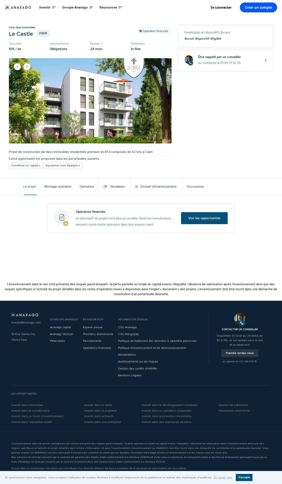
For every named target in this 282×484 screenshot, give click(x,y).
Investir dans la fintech (98, 416)
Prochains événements (98, 334)
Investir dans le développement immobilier (170, 405)
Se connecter (221, 7)
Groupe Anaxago (75, 7)
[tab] (156, 186)
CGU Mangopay (128, 334)
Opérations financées (97, 348)
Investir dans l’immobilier (27, 405)
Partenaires (57, 341)
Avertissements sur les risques (138, 361)
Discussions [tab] (195, 187)
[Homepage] (18, 7)
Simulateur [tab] (117, 187)
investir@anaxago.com (26, 322)
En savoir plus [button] (223, 477)
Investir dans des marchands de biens (167, 422)
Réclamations (127, 354)
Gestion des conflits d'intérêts (137, 368)
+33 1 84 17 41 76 (248, 361)
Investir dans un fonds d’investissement (37, 416)
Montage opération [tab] (57, 187)
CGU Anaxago (127, 327)
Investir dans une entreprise (102, 422)
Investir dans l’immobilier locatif (31, 422)
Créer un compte (258, 7)
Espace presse (93, 327)
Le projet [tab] (29, 187)
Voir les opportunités (204, 218)
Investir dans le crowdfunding (30, 410)
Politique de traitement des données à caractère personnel (157, 341)
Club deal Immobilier (22, 27)
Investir (45, 7)
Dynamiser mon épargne (62, 165)
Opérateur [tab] (87, 187)
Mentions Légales (130, 375)
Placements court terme (234, 410)
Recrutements (92, 341)
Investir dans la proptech (100, 410)
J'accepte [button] (244, 477)
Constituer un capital (25, 165)
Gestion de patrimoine (233, 405)
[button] (17, 66)
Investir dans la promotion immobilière (167, 416)
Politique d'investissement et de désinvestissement (152, 348)
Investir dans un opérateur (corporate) (167, 410)
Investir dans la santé (98, 405)
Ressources (108, 7)
